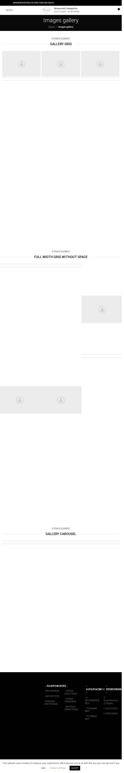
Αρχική (51, 27)
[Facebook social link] (4, 3)
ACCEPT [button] (74, 768)
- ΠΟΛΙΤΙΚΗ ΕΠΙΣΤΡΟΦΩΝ (51, 702)
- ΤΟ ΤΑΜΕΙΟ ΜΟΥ (91, 717)
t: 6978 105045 (111, 713)
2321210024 (60, 11)
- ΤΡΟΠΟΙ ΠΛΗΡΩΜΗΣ (70, 700)
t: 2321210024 (110, 708)
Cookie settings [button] (58, 768)
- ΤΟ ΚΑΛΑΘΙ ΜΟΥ (91, 709)
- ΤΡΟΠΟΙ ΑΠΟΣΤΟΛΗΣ (71, 692)
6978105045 (73, 11)
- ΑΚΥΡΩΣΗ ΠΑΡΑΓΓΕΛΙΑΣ (71, 708)
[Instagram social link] (8, 3)
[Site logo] (46, 10)
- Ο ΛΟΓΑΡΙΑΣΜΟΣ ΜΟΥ (92, 700)
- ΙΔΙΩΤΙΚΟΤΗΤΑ (51, 696)
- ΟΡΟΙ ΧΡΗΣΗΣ (51, 691)
